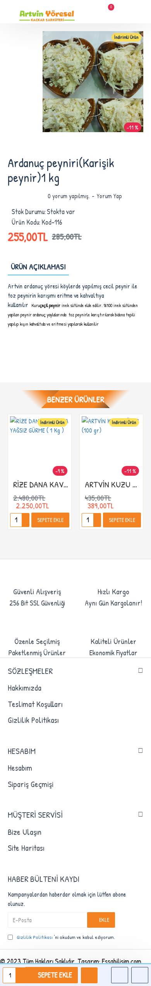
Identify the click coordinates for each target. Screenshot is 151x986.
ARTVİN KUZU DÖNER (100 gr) (113, 484)
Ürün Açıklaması (38, 266)
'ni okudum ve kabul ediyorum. (66, 937)
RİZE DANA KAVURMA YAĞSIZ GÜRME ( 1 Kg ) (41, 484)
